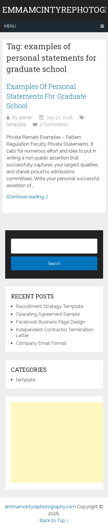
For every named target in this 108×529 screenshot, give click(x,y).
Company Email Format (41, 343)
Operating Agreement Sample (48, 314)
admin (25, 117)
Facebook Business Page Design (50, 322)
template (16, 124)
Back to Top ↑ (54, 520)
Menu (10, 26)
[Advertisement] (59, 442)
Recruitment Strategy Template (49, 306)
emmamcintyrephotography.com (40, 506)
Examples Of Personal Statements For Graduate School (46, 96)
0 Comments (54, 124)
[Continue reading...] (27, 196)
